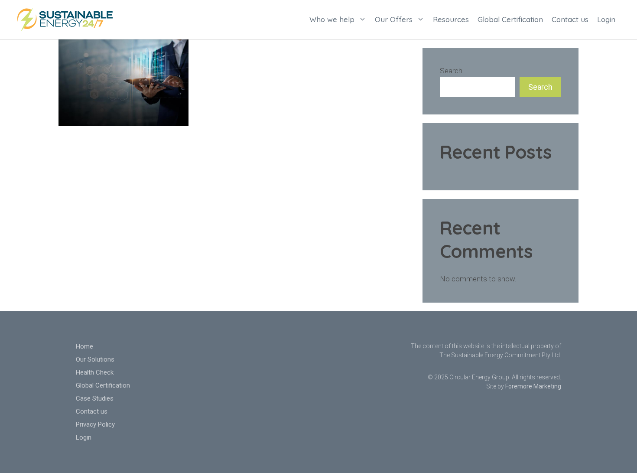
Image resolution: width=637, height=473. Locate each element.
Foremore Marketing (533, 386)
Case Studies (95, 398)
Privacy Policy (95, 424)
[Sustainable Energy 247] (65, 18)
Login (606, 19)
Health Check (95, 372)
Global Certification (510, 19)
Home (84, 346)
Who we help (331, 19)
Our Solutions (95, 359)
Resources (451, 19)
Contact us (570, 19)
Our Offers (394, 19)
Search (451, 70)
